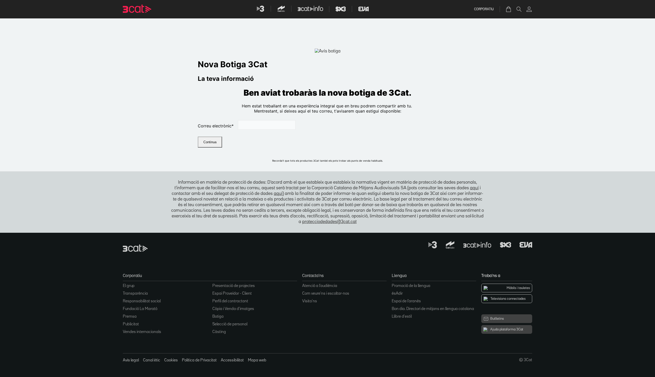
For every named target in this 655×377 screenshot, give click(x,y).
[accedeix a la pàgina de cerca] (519, 9)
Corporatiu (484, 9)
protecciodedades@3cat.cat (329, 222)
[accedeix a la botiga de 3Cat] (509, 9)
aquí (474, 188)
